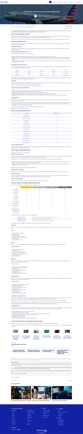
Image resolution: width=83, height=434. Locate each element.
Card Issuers (45, 414)
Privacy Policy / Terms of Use (62, 412)
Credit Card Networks (46, 415)
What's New (54, 2)
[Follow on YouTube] (19, 429)
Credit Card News (60, 419)
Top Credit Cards (45, 417)
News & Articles (71, 2)
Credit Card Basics (61, 421)
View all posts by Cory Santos (15, 373)
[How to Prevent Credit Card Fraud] (62, 392)
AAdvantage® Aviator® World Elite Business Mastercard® (67, 337)
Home (11, 26)
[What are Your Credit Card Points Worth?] (41, 392)
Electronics (29, 414)
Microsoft (13, 417)
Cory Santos (40, 16)
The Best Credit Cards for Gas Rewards (48, 351)
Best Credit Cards (61, 423)
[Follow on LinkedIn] (12, 429)
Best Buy (13, 420)
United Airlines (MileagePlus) (26, 140)
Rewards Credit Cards (46, 412)
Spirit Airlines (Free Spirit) (26, 138)
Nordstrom (13, 422)
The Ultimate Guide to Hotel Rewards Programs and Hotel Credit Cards (63, 352)
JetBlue (54, 75)
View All (13, 424)
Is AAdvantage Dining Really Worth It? (22, 108)
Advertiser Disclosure (68, 26)
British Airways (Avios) (26, 122)
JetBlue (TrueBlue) (26, 129)
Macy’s (13, 414)
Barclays (26, 325)
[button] (12, 351)
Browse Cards (59, 2)
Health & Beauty (29, 417)
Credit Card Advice (16, 26)
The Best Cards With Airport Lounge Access (19, 351)
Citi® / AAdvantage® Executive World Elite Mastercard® (26, 337)
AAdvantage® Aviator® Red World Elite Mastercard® (57, 337)
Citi (29, 325)
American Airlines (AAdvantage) (26, 116)
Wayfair (13, 415)
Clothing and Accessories (31, 412)
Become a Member (78, 2)
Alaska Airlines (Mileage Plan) (26, 118)
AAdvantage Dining (14, 99)
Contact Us (60, 415)
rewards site (39, 82)
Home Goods (29, 415)
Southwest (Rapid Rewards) (26, 136)
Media (28, 419)
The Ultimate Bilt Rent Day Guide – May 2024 (21, 400)
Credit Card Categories (46, 410)
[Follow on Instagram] (15, 429)
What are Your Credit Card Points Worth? (41, 400)
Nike (12, 419)
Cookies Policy (60, 414)
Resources (65, 2)
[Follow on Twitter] (14, 429)
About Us (59, 410)
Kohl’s (13, 412)
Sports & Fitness (30, 420)
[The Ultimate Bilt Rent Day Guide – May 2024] (21, 392)
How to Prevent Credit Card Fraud (59, 400)
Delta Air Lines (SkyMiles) (26, 124)
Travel (28, 422)
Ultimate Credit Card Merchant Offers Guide (34, 351)
